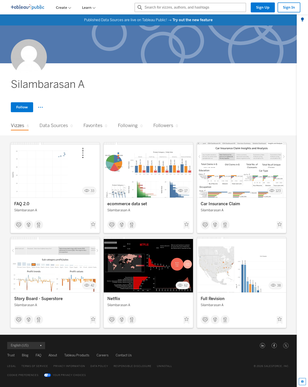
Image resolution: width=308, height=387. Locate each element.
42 (92, 285)
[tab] (302, 19)
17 (186, 191)
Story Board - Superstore (38, 298)
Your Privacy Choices (69, 375)
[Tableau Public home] (27, 7)
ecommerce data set (127, 203)
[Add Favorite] (93, 225)
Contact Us (124, 355)
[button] (262, 345)
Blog (25, 355)
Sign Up (262, 7)
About (52, 355)
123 (278, 191)
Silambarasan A (25, 210)
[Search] (139, 7)
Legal (11, 366)
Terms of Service (34, 366)
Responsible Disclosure (133, 366)
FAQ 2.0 (21, 203)
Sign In (289, 7)
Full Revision (213, 298)
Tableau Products (76, 355)
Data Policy (99, 366)
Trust (11, 355)
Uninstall (164, 366)
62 (186, 285)
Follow (22, 107)
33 (92, 191)
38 (279, 285)
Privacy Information (69, 366)
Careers (102, 355)
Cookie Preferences (23, 375)
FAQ (38, 355)
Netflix (113, 298)
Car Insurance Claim (220, 203)
